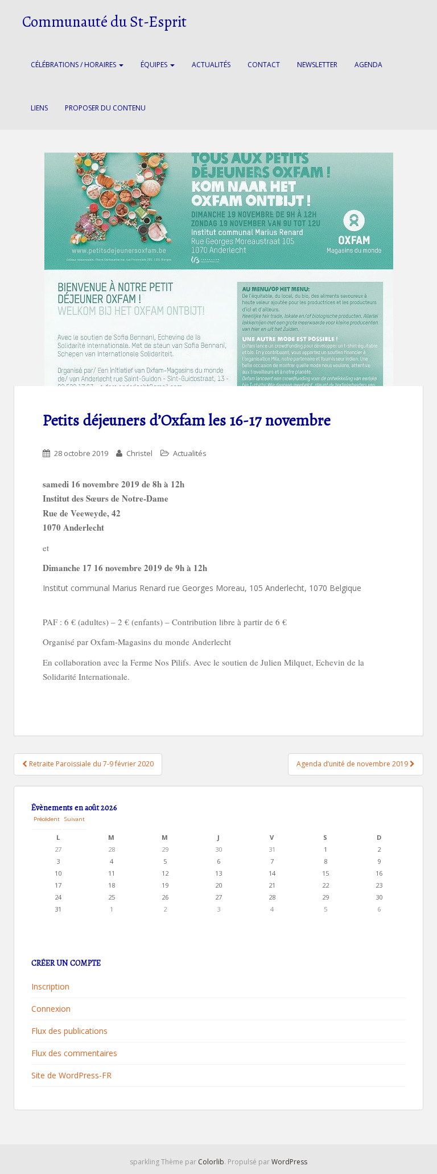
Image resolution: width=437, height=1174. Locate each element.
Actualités (211, 64)
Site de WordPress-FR (71, 1075)
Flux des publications (69, 1030)
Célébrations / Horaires (74, 64)
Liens (39, 108)
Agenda (368, 64)
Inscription (50, 986)
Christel (139, 453)
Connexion (51, 1008)
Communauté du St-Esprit (104, 21)
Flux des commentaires (74, 1053)
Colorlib (211, 1162)
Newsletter (317, 64)
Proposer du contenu (105, 108)
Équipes (155, 64)
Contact (264, 64)
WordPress (289, 1162)
